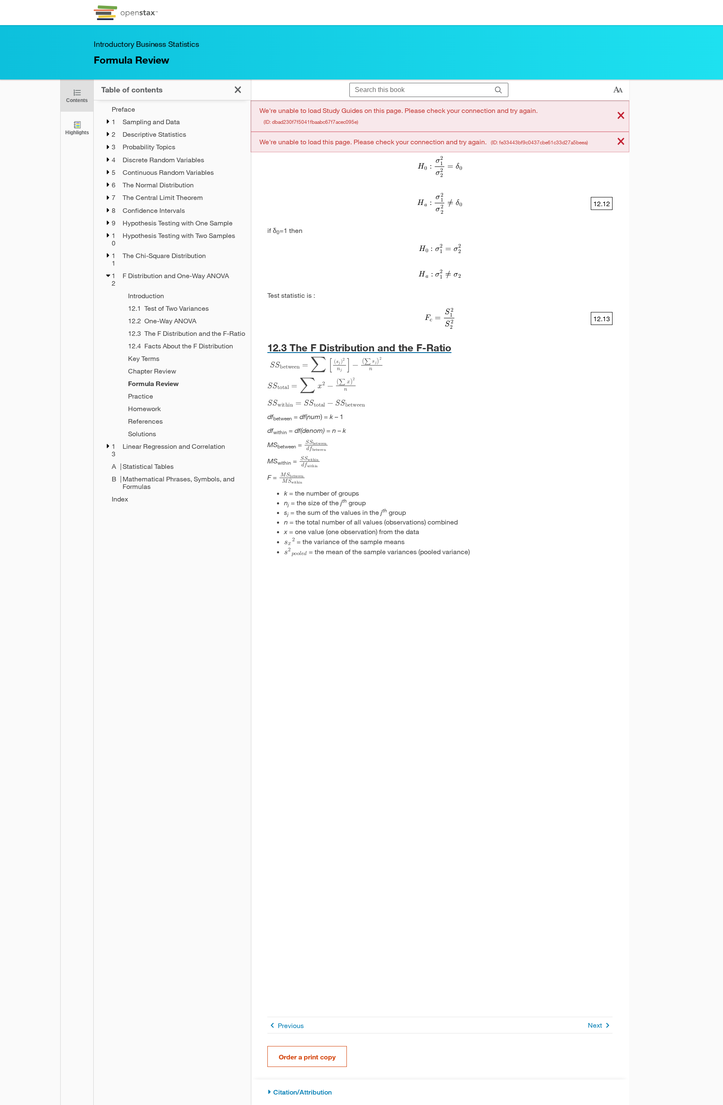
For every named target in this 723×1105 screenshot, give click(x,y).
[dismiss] (621, 116)
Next (595, 1025)
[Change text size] (618, 89)
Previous (291, 1025)
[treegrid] (172, 304)
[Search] (498, 90)
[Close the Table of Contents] (238, 89)
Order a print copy (307, 1057)
